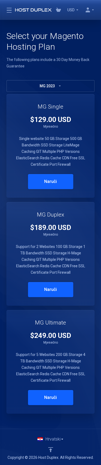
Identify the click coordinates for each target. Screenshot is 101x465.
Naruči (50, 181)
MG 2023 (47, 86)
